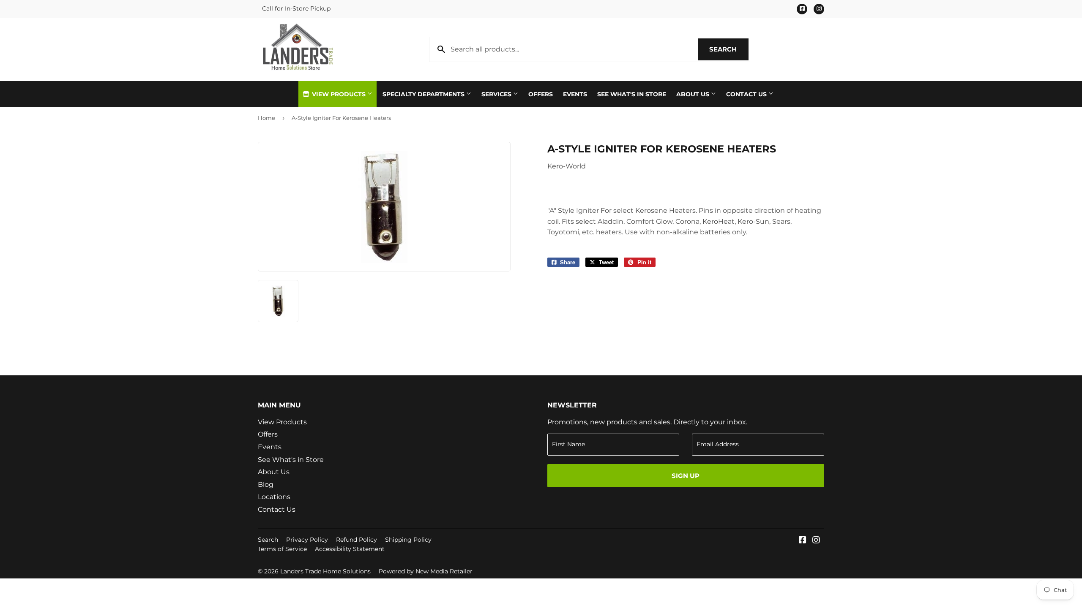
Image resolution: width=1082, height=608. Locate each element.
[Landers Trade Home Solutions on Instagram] (816, 541)
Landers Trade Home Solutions (325, 571)
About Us (693, 94)
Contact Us (747, 94)
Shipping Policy (408, 539)
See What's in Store (291, 460)
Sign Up (685, 476)
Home (266, 117)
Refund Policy (356, 539)
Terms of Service (282, 549)
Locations (274, 497)
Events (575, 94)
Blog (265, 484)
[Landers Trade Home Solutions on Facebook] (802, 541)
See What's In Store (631, 94)
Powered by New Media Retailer (426, 571)
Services (497, 94)
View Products (338, 94)
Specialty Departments (424, 94)
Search (729, 49)
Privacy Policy (307, 539)
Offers (540, 94)
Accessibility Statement (350, 549)
